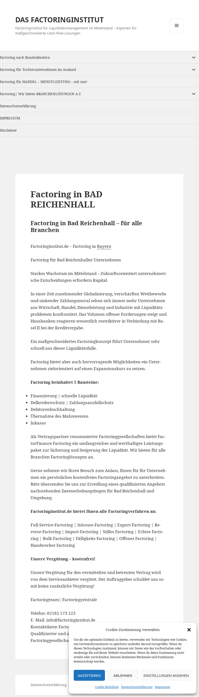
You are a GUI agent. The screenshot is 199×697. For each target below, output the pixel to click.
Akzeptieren (89, 675)
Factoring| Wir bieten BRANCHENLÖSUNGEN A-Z (40, 93)
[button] (189, 629)
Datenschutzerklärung (136, 687)
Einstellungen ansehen (166, 675)
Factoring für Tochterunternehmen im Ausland (38, 69)
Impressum (162, 687)
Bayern (104, 246)
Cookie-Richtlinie (107, 687)
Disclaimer (8, 130)
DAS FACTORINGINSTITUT (59, 19)
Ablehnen (122, 675)
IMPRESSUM (10, 118)
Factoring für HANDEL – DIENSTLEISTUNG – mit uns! (43, 81)
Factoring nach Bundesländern (25, 57)
